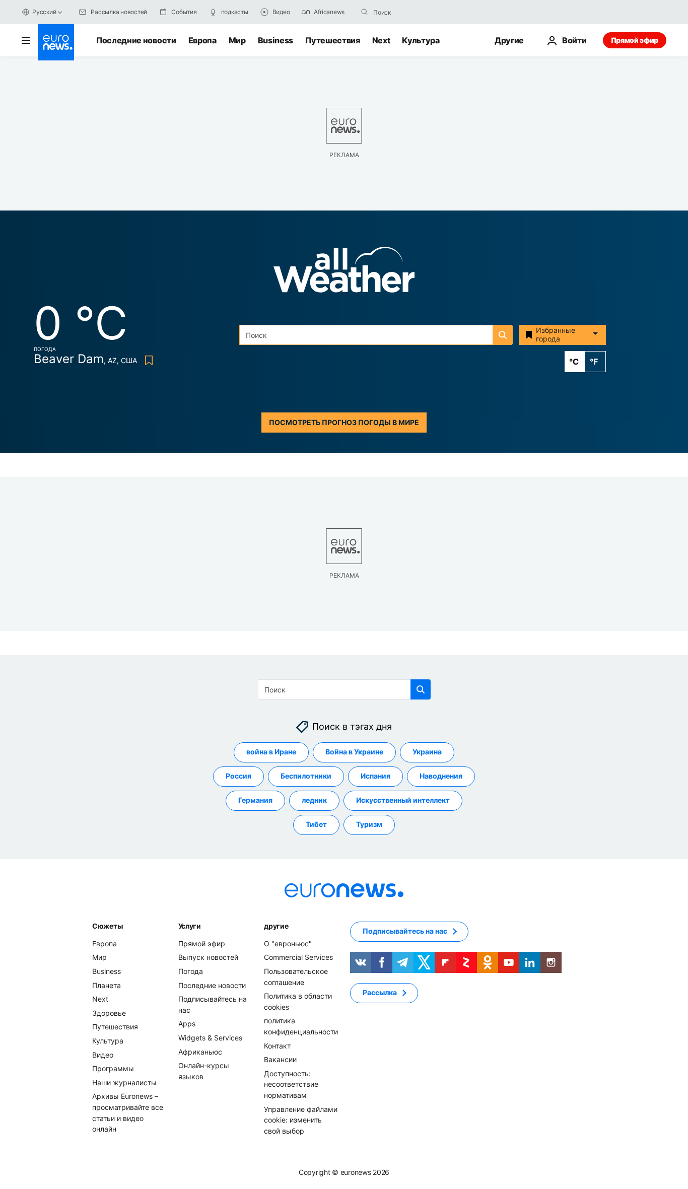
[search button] (365, 12)
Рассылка (380, 992)
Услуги (189, 926)
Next (381, 40)
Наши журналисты (124, 1082)
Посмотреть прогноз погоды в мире (344, 422)
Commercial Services (298, 957)
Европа (202, 40)
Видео (102, 1055)
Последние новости (136, 40)
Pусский (44, 12)
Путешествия (332, 40)
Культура (420, 40)
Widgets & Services (210, 1037)
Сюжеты (107, 926)
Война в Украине (354, 751)
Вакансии (280, 1059)
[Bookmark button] (147, 360)
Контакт (277, 1045)
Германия (255, 800)
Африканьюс (200, 1051)
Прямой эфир (634, 40)
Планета (106, 985)
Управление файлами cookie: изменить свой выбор (300, 1120)
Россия (238, 776)
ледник (314, 800)
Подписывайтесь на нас (405, 931)
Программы (113, 1068)
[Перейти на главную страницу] (56, 42)
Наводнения (441, 776)
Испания (375, 776)
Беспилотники (306, 776)
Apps (186, 1023)
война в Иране (271, 751)
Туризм (369, 824)
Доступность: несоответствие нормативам (291, 1084)
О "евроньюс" (288, 943)
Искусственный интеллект (403, 800)
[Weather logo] (344, 272)
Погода (190, 971)
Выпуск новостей (208, 957)
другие (276, 926)
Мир (237, 40)
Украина (427, 751)
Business (275, 40)
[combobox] (415, 12)
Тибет (316, 824)
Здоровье (109, 1013)
